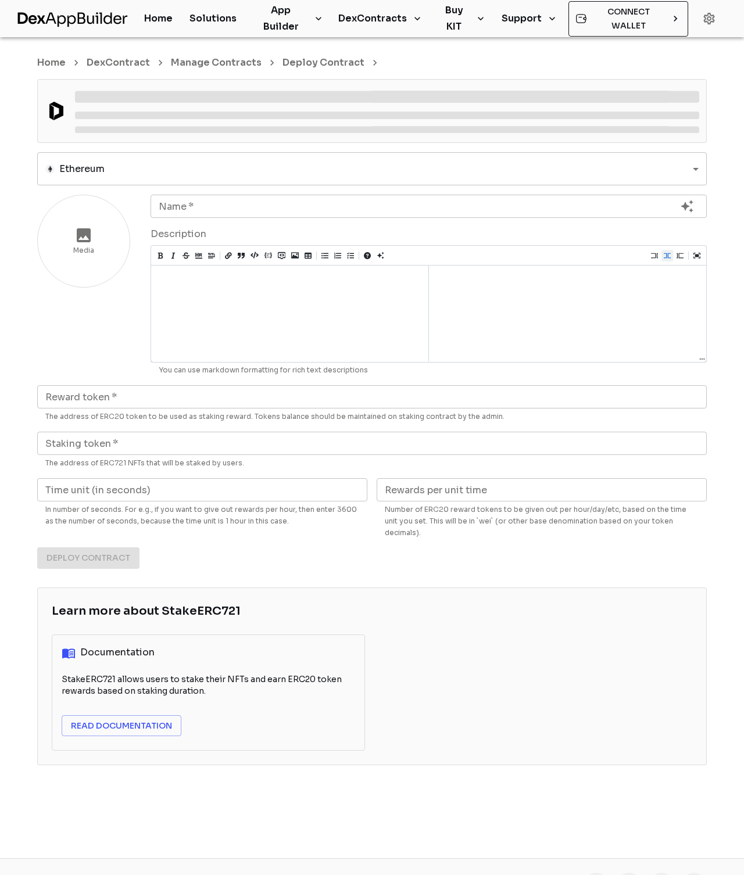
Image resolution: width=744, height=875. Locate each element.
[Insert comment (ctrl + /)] (282, 255)
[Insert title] (211, 255)
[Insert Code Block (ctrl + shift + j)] (268, 255)
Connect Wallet (628, 18)
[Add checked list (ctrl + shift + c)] (350, 255)
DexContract (118, 62)
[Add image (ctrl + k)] (295, 255)
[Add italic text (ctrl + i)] (173, 255)
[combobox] (372, 168)
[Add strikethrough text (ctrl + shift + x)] (186, 255)
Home (158, 18)
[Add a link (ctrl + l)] (228, 255)
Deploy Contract (323, 62)
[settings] (709, 18)
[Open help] (367, 255)
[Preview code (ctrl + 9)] (680, 255)
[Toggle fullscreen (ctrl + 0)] (697, 255)
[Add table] (308, 255)
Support (522, 18)
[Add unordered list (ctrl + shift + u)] (325, 255)
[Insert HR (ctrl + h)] (199, 255)
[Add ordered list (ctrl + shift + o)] (338, 255)
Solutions (213, 18)
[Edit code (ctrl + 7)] (654, 255)
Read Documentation (121, 725)
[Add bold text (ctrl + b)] (160, 255)
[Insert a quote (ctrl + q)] (241, 255)
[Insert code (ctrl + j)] (254, 254)
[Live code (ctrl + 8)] (667, 255)
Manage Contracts (216, 62)
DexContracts (372, 18)
